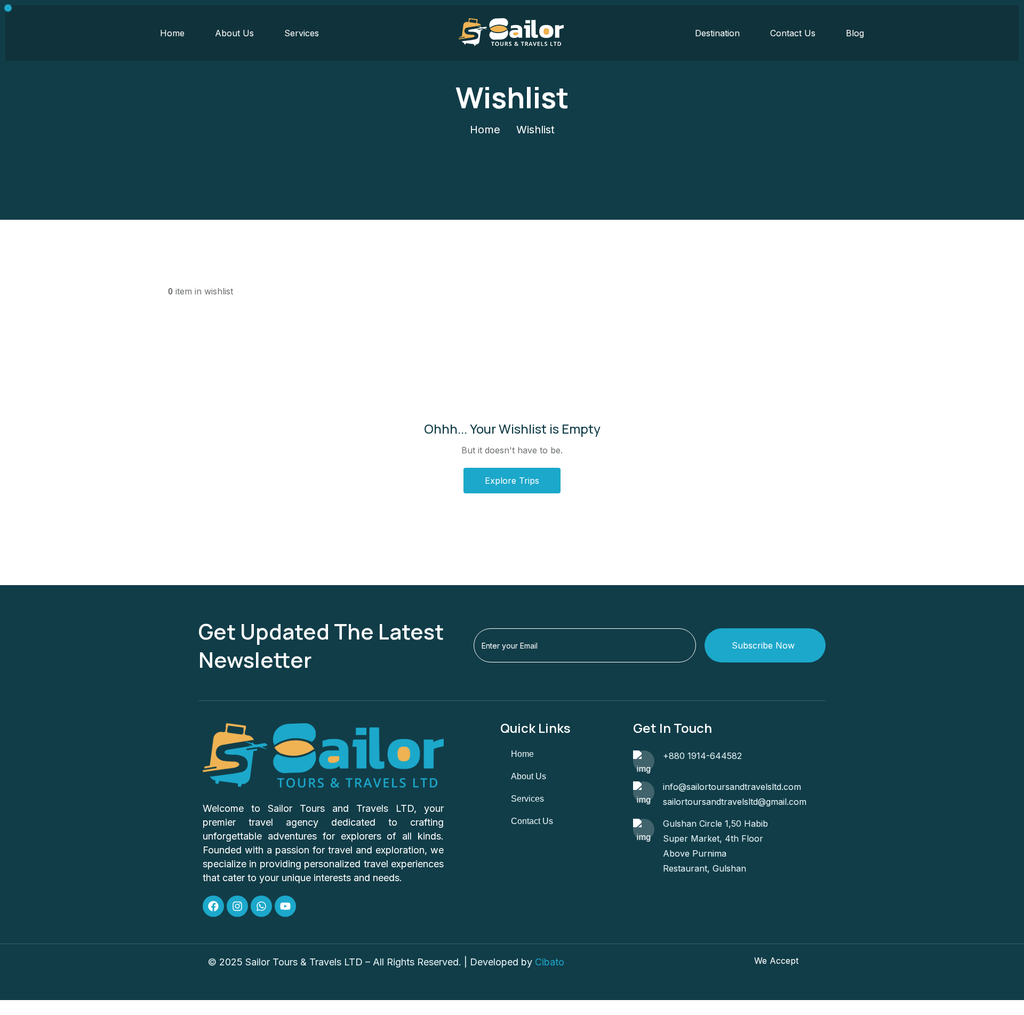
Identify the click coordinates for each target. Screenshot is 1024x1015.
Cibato (549, 962)
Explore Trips (512, 480)
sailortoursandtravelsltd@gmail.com (734, 801)
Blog (855, 33)
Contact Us (792, 33)
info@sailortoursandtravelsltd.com (732, 786)
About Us (234, 33)
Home (172, 33)
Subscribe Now (763, 645)
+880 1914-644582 (702, 755)
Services (301, 33)
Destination (717, 33)
